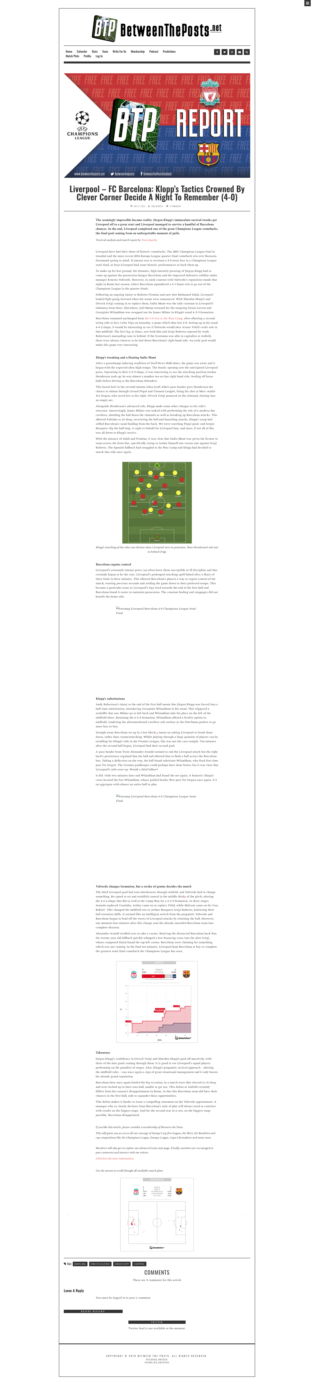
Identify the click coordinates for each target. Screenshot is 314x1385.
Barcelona (80, 1263)
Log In (99, 56)
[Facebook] (217, 52)
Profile (87, 56)
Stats (95, 51)
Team (105, 51)
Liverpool (139, 1263)
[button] (68, 1214)
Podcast (153, 51)
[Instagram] (232, 52)
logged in (119, 1298)
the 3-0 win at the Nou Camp (164, 318)
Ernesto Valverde (100, 1263)
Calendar (82, 51)
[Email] (240, 52)
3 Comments (175, 206)
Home (69, 51)
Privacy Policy (157, 1359)
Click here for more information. (115, 1158)
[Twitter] (224, 52)
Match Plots (72, 56)
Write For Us (119, 51)
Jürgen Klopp (122, 1263)
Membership (138, 51)
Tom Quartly (157, 206)
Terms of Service (157, 1361)
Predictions (169, 51)
